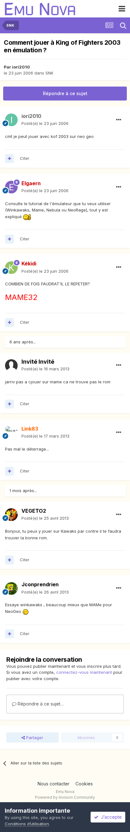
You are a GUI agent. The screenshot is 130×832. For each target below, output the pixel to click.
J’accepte (110, 817)
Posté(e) (44, 123)
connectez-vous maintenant (84, 672)
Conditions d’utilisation (27, 823)
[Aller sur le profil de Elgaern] (11, 187)
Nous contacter (53, 783)
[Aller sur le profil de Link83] (11, 432)
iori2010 (21, 66)
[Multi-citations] (9, 158)
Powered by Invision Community (65, 797)
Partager (34, 737)
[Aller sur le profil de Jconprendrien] (11, 588)
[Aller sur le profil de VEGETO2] (11, 514)
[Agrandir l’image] (27, 216)
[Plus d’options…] (118, 120)
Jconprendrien (40, 584)
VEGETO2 (33, 511)
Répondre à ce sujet (65, 93)
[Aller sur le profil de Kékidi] (11, 267)
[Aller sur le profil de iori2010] (11, 120)
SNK (49, 72)
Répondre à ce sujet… (40, 703)
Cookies (84, 783)
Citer (24, 158)
